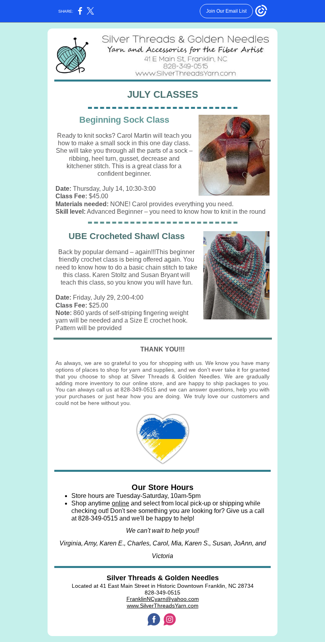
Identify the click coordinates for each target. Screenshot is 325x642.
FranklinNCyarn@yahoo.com (162, 599)
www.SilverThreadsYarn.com (163, 605)
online (120, 503)
